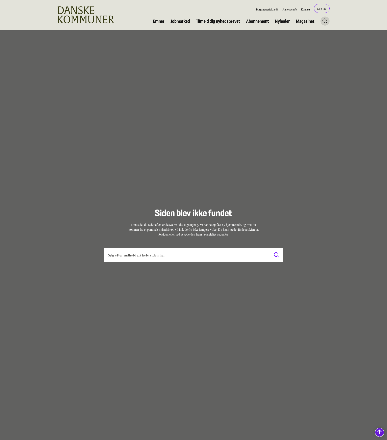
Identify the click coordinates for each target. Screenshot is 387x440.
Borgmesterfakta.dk (267, 9)
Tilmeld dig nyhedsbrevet (218, 21)
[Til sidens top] (379, 432)
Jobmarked (180, 21)
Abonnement (257, 21)
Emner (158, 21)
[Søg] (276, 254)
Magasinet (305, 21)
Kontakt (305, 9)
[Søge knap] (325, 21)
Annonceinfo (289, 9)
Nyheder (282, 21)
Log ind (321, 8)
